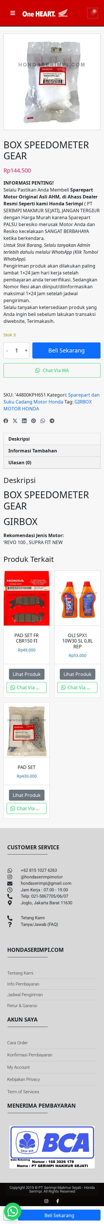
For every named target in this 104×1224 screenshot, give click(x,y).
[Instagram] (46, 1201)
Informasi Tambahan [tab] (32, 451)
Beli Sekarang (66, 350)
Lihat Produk (27, 674)
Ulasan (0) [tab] (19, 462)
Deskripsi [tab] (19, 439)
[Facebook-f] (57, 1201)
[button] (12, 1211)
